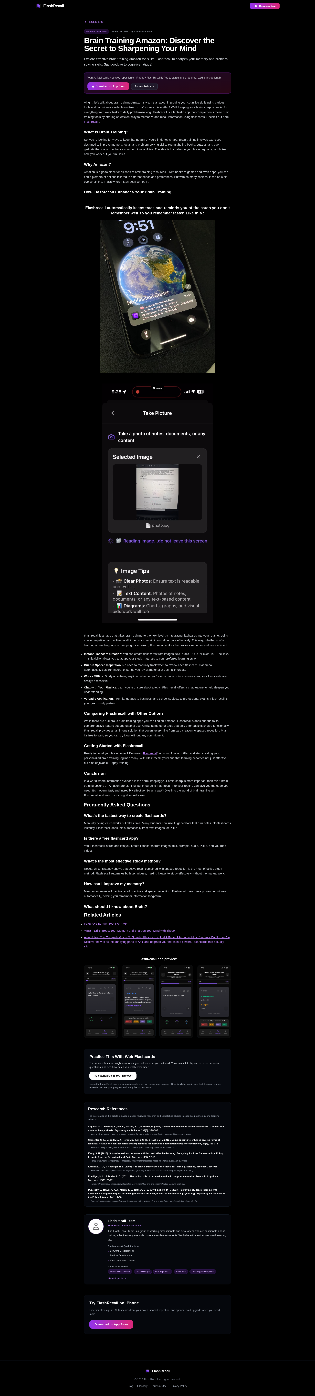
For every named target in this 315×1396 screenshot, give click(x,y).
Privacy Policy (179, 1386)
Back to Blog (96, 21)
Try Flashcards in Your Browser (113, 1075)
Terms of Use (159, 1386)
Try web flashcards (144, 86)
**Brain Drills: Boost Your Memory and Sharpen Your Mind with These (129, 930)
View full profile (115, 1278)
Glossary (142, 1386)
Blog (130, 1386)
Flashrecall (91, 121)
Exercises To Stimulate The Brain (105, 924)
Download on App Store (110, 86)
